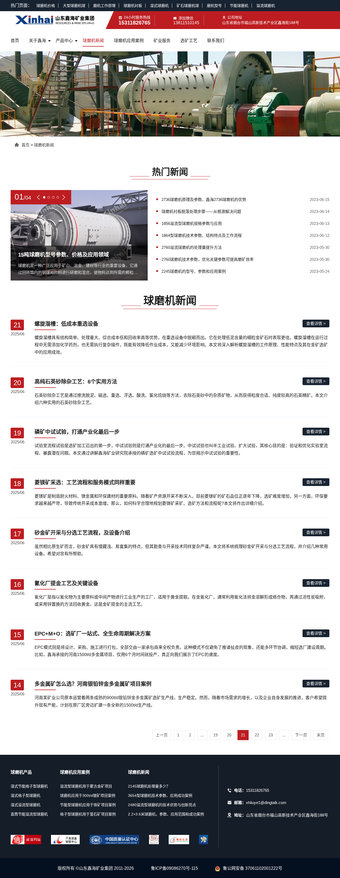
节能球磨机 (239, 5)
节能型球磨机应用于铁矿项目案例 (88, 805)
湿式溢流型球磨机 (25, 805)
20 (229, 735)
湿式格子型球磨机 (25, 795)
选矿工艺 (188, 40)
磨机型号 (214, 5)
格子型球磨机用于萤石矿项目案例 (88, 814)
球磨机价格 (45, 5)
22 (257, 735)
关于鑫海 (37, 40)
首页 (15, 40)
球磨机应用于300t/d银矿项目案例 (87, 795)
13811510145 (186, 22)
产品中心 (64, 40)
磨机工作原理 (104, 5)
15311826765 (257, 790)
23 (271, 735)
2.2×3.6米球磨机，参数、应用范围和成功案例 (166, 814)
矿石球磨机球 (188, 5)
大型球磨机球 (74, 5)
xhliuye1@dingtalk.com (266, 802)
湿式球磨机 (159, 5)
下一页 (301, 735)
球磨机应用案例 (129, 40)
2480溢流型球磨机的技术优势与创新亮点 (162, 805)
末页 (321, 735)
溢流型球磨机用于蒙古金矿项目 (86, 786)
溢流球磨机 (265, 5)
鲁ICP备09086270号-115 (174, 868)
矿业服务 (162, 40)
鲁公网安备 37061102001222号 (252, 868)
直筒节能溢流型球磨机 (29, 814)
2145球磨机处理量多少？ (149, 786)
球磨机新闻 (93, 40)
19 (215, 735)
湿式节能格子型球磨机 (29, 786)
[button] (38, 197)
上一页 (162, 735)
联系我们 (215, 40)
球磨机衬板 (133, 5)
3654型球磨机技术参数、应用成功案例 (160, 795)
